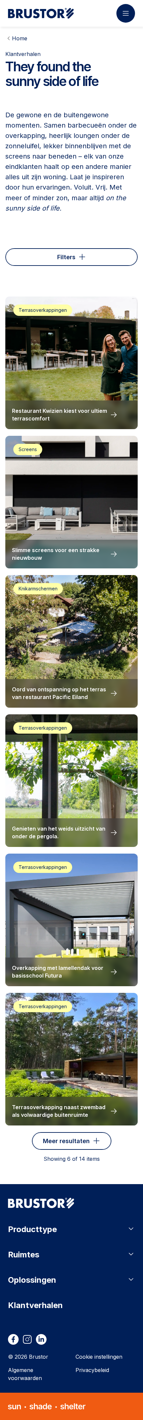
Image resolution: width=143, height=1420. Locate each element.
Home (19, 38)
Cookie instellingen (98, 1356)
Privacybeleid (92, 1370)
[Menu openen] (125, 13)
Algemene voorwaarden (25, 1374)
